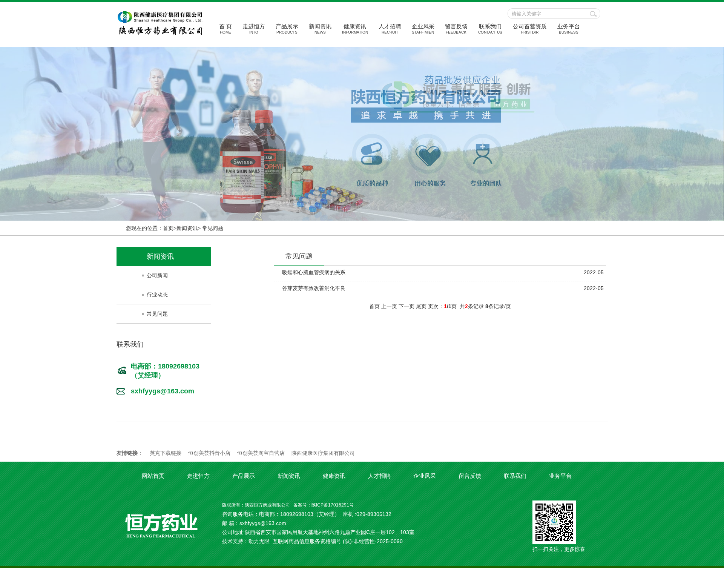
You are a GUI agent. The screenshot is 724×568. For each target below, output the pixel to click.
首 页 (225, 28)
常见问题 (157, 314)
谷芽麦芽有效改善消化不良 (313, 288)
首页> (169, 228)
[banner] (362, 134)
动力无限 (259, 541)
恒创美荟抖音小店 (209, 453)
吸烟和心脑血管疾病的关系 (313, 272)
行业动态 (157, 295)
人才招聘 (390, 28)
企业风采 (423, 28)
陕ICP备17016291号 (332, 505)
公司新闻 (157, 275)
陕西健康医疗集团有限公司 (323, 453)
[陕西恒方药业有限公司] (160, 33)
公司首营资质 (530, 28)
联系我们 (490, 28)
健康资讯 (355, 28)
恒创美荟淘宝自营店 (261, 453)
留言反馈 (456, 28)
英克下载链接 (165, 453)
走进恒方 (253, 28)
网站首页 (153, 476)
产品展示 (287, 28)
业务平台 (568, 28)
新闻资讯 (320, 28)
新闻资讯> (188, 228)
